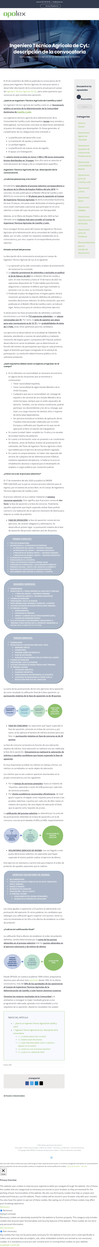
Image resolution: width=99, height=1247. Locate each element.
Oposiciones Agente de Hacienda (83, 136)
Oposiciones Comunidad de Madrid (85, 165)
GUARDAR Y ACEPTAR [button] (9, 1245)
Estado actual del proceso (31, 1039)
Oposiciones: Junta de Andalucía (84, 233)
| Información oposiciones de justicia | (50, 1145)
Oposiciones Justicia (83, 190)
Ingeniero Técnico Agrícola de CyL (21, 91)
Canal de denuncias (77, 1148)
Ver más (84, 1166)
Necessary (7, 1210)
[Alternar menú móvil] (94, 14)
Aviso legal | (19, 1148)
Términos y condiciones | (62, 1148)
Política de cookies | (46, 1148)
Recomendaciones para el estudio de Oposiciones (85, 247)
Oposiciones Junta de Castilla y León (84, 178)
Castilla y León (24, 112)
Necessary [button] (4, 1207)
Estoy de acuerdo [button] (73, 1166)
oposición (33, 980)
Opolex (22, 57)
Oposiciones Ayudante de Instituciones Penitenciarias (84, 150)
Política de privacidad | (32, 1148)
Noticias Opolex (81, 125)
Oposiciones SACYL (83, 199)
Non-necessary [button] (7, 1227)
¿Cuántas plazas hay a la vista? (33, 1036)
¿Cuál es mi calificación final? (33, 1052)
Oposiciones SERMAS (83, 209)
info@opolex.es (58, 2)
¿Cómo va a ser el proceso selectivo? (35, 1049)
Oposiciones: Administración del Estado (85, 220)
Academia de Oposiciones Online (47, 1150)
